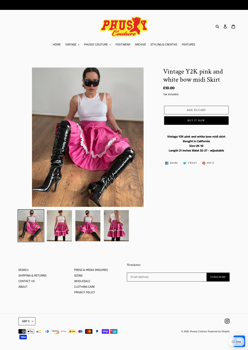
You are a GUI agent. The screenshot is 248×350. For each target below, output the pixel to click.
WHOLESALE (82, 281)
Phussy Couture (199, 331)
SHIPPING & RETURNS (32, 275)
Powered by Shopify (219, 331)
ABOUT (23, 287)
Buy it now (196, 120)
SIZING (78, 275)
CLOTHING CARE (84, 287)
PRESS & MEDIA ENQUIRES (91, 270)
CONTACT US (26, 281)
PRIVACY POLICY (84, 292)
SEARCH (23, 270)
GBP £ (26, 321)
